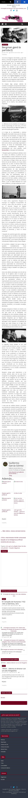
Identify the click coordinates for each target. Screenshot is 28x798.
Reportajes (5, 44)
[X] (10, 2)
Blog (10, 475)
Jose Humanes (15, 605)
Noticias (3, 739)
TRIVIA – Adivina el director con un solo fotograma (14, 669)
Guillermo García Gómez (15, 52)
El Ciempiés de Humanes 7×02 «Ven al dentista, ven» (13, 8)
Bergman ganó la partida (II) (6, 494)
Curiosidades (4, 765)
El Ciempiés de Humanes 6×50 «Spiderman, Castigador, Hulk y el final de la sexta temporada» (14, 644)
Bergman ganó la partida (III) (6, 510)
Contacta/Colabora (5, 768)
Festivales (3, 751)
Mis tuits (3, 697)
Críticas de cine (4, 744)
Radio (4, 599)
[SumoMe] (24, 2)
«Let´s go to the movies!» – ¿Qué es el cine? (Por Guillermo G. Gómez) (19, 512)
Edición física (4, 749)
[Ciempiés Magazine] (14, 15)
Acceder (3, 779)
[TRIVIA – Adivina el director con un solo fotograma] (14, 663)
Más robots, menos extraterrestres (13, 531)
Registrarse (3, 777)
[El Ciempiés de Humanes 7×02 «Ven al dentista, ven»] (14, 594)
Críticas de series (5, 747)
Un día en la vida (18, 493)
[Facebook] (17, 2)
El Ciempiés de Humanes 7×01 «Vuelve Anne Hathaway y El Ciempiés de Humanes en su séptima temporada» (12, 634)
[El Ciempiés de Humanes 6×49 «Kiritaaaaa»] (12, 649)
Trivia (4, 666)
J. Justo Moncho (14, 672)
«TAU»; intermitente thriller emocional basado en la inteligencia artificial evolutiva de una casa (13, 540)
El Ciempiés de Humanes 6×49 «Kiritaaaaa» (13, 651)
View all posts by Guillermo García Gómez (16, 472)
